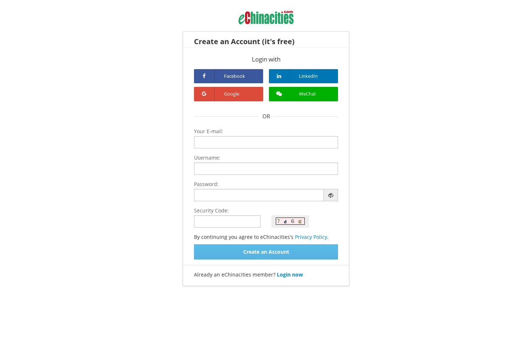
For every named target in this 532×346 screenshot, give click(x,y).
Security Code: (211, 210)
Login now (290, 274)
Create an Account (266, 251)
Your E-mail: (208, 131)
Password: (206, 184)
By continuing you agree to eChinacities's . (261, 236)
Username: (207, 157)
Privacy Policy (311, 236)
